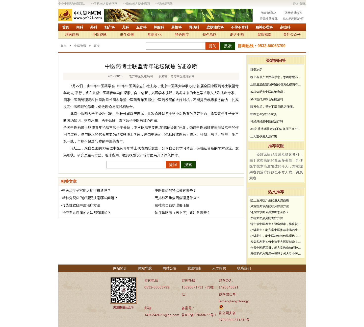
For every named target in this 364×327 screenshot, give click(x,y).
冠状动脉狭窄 (293, 13)
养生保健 (127, 35)
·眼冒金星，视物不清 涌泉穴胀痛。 (272, 106)
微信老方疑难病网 (138, 3)
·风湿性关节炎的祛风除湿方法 (269, 206)
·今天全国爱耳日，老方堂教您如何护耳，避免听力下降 (276, 247)
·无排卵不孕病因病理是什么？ (177, 198)
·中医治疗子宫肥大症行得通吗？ (86, 190)
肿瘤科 (159, 27)
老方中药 (237, 35)
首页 (65, 27)
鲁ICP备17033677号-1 (199, 315)
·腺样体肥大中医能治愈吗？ (267, 92)
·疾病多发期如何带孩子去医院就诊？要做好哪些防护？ (276, 242)
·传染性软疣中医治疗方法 (80, 205)
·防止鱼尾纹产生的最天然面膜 (269, 200)
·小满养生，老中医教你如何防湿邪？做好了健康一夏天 (276, 236)
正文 (97, 46)
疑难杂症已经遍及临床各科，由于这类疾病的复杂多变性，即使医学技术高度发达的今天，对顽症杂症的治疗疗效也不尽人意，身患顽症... (276, 166)
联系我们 (244, 268)
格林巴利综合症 (293, 18)
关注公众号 (292, 35)
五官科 (141, 27)
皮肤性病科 (215, 27)
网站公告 (170, 268)
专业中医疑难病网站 (71, 3)
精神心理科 (264, 27)
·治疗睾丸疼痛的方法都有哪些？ (86, 213)
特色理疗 (182, 35)
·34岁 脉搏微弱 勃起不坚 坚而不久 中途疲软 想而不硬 (276, 129)
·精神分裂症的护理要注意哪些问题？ (89, 198)
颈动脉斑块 (268, 13)
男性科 (176, 27)
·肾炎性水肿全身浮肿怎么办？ (269, 212)
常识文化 (154, 35)
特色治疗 (209, 35)
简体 (295, 3)
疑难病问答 (276, 60)
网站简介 (120, 268)
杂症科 (285, 27)
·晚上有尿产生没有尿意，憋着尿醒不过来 (276, 77)
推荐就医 (276, 146)
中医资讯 (99, 35)
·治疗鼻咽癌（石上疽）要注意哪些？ (182, 213)
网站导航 (145, 268)
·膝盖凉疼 (255, 69)
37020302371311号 (234, 320)
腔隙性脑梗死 (269, 18)
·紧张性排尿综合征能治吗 (266, 99)
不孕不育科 (239, 27)
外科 (93, 27)
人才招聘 (219, 268)
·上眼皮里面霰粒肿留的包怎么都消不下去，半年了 (276, 84)
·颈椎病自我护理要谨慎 (171, 205)
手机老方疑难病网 (106, 3)
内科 (79, 27)
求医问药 (72, 35)
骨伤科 (194, 27)
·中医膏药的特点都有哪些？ (175, 190)
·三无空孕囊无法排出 (263, 136)
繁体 (303, 3)
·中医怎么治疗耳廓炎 (263, 114)
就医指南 (264, 35)
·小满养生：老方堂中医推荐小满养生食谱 (276, 230)
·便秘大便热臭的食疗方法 (266, 218)
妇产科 (109, 27)
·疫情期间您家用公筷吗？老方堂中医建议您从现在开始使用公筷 (276, 253)
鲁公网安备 (227, 313)
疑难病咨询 (165, 3)
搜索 (228, 46)
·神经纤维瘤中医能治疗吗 (266, 121)
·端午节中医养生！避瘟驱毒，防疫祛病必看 (276, 224)
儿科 (125, 27)
